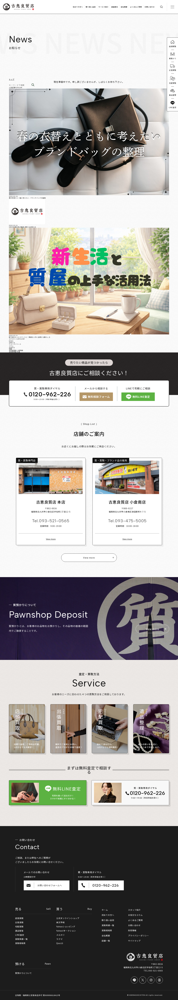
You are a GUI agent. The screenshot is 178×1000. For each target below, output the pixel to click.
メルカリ (60, 934)
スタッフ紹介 (134, 909)
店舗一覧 (106, 940)
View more (51, 539)
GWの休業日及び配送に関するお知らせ (22, 227)
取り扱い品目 (108, 920)
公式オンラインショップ (67, 918)
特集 (10, 349)
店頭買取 (19, 918)
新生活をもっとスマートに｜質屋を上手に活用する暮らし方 (29, 337)
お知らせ (12, 343)
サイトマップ (134, 940)
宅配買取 (19, 926)
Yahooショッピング (65, 926)
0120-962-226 (50, 394)
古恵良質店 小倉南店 (16, 350)
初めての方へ (108, 915)
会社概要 (106, 935)
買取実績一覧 (21, 939)
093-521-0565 (54, 520)
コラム (11, 346)
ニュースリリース (15, 344)
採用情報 (132, 930)
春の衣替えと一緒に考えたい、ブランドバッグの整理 (27, 198)
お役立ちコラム (135, 915)
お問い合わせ (134, 925)
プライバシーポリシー (138, 935)
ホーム (105, 909)
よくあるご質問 (135, 920)
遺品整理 (19, 930)
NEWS (11, 341)
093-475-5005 (131, 520)
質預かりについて (23, 973)
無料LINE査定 (141, 397)
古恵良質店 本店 (14, 352)
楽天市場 (60, 922)
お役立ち (12, 347)
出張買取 (19, 922)
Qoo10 (59, 943)
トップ (11, 79)
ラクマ (59, 939)
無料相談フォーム (99, 397)
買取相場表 (20, 943)
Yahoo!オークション (66, 930)
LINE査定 (19, 934)
